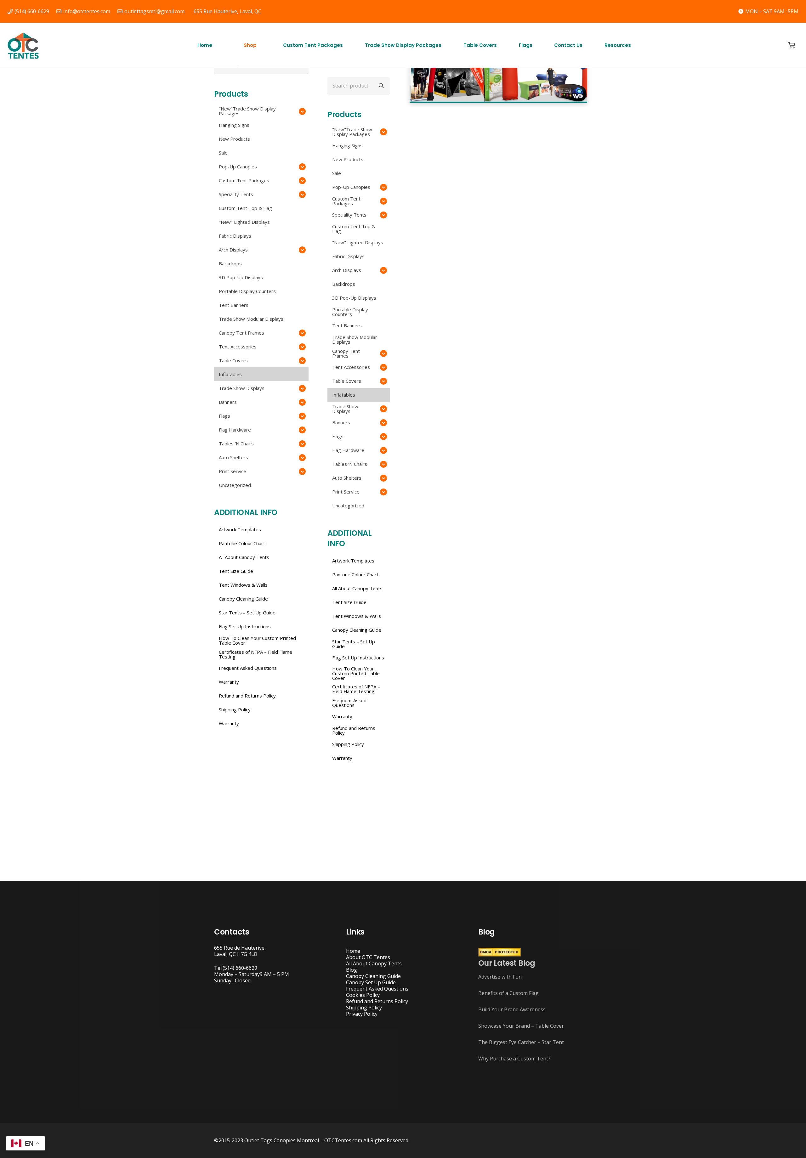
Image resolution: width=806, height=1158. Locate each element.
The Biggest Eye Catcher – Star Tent (521, 1042)
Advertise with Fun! (500, 976)
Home (353, 950)
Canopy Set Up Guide (371, 982)
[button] (259, 45)
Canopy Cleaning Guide (373, 976)
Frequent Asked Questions (377, 988)
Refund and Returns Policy (377, 1001)
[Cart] (791, 45)
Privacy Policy (361, 1013)
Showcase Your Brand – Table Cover (521, 1025)
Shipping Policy (364, 1007)
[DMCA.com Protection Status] (499, 954)
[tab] (479, 113)
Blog (351, 969)
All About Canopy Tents (374, 963)
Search (381, 85)
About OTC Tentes (368, 957)
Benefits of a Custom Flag (508, 993)
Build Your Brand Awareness (512, 1009)
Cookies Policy (363, 994)
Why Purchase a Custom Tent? (514, 1058)
